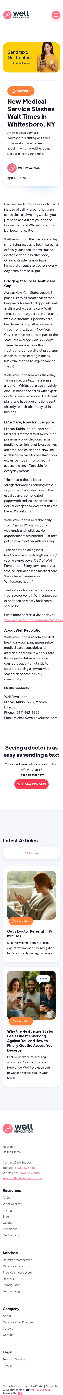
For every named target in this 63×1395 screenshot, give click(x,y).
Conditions (10, 1229)
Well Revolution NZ (40, 1389)
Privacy (8, 1365)
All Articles (31, 853)
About (7, 1316)
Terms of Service (14, 1359)
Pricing (7, 1210)
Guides (7, 1222)
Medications (11, 1235)
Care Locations (13, 1266)
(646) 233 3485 (24, 1167)
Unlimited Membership (17, 1260)
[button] (56, 15)
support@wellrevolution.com (22, 1178)
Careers (8, 1328)
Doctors (8, 1279)
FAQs (6, 1197)
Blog (6, 1216)
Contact (8, 1335)
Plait (20, 1393)
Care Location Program (18, 1322)
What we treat (12, 1204)
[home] (16, 15)
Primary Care (11, 1285)
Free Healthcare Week (17, 1272)
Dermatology (11, 1291)
